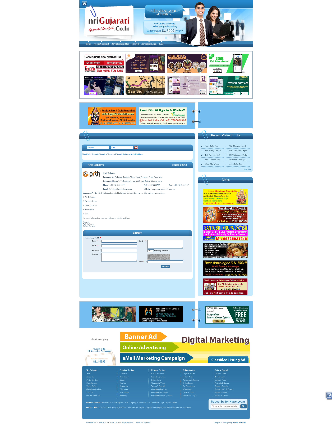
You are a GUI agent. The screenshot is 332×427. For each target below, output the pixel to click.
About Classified (101, 44)
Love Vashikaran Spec (238, 151)
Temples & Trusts (158, 383)
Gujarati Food (188, 392)
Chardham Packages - (237, 160)
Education (124, 389)
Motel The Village (212, 164)
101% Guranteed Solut (238, 155)
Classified (86, 154)
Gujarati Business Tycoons (161, 395)
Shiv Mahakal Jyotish (237, 146)
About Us (90, 377)
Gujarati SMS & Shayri (224, 389)
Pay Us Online (171, 403)
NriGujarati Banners (191, 380)
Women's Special (158, 386)
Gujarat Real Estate (123, 407)
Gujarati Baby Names (159, 392)
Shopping (123, 395)
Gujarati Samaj (220, 374)
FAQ (161, 44)
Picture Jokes (188, 377)
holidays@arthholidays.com (120, 189)
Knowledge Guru (158, 377)
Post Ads (247, 169)
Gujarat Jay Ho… (190, 374)
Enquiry (133, 403)
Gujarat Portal (92, 407)
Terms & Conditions (143, 423)
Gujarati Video (220, 380)
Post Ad (135, 44)
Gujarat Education (183, 407)
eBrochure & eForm (94, 389)
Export (122, 380)
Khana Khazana (157, 374)
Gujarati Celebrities (159, 389)
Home (88, 44)
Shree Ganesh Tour (212, 160)
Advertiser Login (148, 44)
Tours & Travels (98, 154)
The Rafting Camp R (213, 151)
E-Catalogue (188, 383)
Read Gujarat (220, 377)
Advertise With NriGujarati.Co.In (115, 403)
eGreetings (187, 389)
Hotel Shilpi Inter (212, 146)
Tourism (123, 383)
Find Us (89, 392)
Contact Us (141, 403)
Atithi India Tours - (237, 164)
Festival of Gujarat (222, 383)
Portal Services (92, 380)
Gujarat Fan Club (93, 395)
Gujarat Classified (108, 407)
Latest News (156, 380)
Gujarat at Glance (221, 395)
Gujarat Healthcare (167, 407)
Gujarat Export (138, 407)
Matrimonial (125, 392)
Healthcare (124, 386)
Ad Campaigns (189, 386)
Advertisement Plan (120, 44)
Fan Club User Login (155, 403)
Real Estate (124, 377)
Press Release (91, 383)
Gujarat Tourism (152, 407)
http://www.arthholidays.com (163, 189)
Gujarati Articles (221, 392)
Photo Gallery (92, 386)
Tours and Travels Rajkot (118, 154)
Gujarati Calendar (222, 386)
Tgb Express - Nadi (212, 155)
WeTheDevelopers (239, 423)
